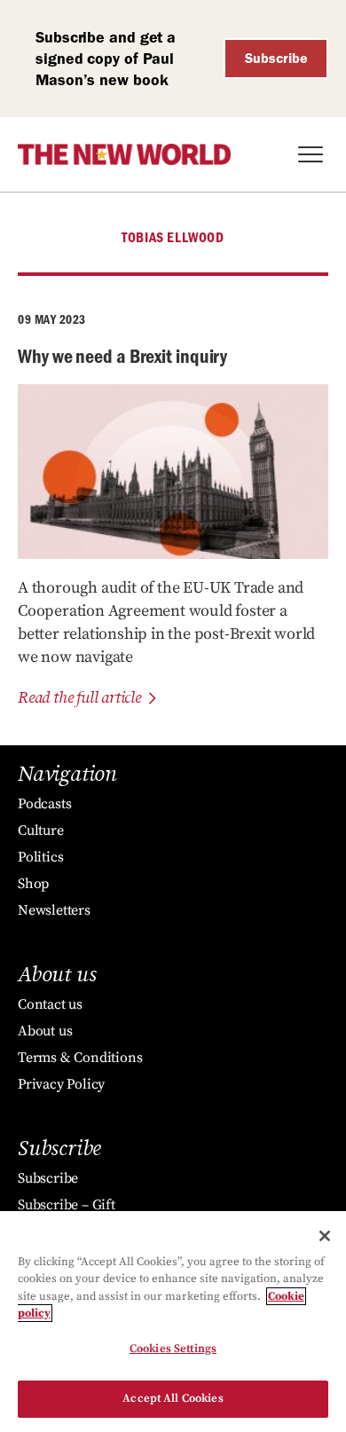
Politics (40, 857)
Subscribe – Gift (66, 1205)
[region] (173, 1321)
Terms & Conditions (80, 1057)
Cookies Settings (173, 1349)
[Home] (124, 154)
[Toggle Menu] (310, 154)
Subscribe (276, 58)
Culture (41, 830)
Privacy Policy (61, 1084)
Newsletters (54, 910)
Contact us (50, 1004)
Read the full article (79, 698)
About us (45, 1031)
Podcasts (44, 804)
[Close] (324, 1235)
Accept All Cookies (172, 1398)
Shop (33, 884)
